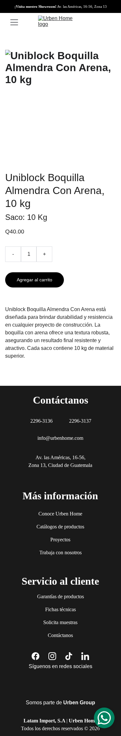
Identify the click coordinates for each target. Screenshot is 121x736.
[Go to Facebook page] (35, 656)
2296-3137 (80, 421)
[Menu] (14, 22)
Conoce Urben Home (60, 513)
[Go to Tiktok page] (69, 656)
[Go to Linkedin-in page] (85, 656)
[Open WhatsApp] (104, 718)
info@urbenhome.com (60, 438)
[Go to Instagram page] (52, 656)
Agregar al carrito (34, 279)
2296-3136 (41, 421)
